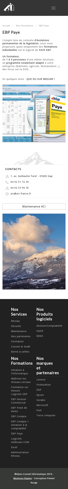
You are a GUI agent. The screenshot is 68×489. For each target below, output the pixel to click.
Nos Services (19, 311)
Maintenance (19, 331)
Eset (39, 410)
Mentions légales (23, 478)
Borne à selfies (20, 351)
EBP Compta (18, 416)
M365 (39, 335)
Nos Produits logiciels (44, 314)
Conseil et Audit (20, 346)
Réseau (15, 320)
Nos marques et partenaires (47, 365)
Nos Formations (24, 25)
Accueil (6, 25)
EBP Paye (44, 25)
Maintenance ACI (34, 206)
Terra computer (46, 415)
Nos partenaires (21, 336)
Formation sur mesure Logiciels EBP (19, 391)
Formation (17, 341)
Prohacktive (43, 384)
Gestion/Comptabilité (49, 325)
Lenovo (41, 379)
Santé (39, 330)
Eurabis (40, 400)
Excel (14, 447)
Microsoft (42, 405)
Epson (40, 394)
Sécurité (16, 326)
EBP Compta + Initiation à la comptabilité (20, 425)
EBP (38, 389)
